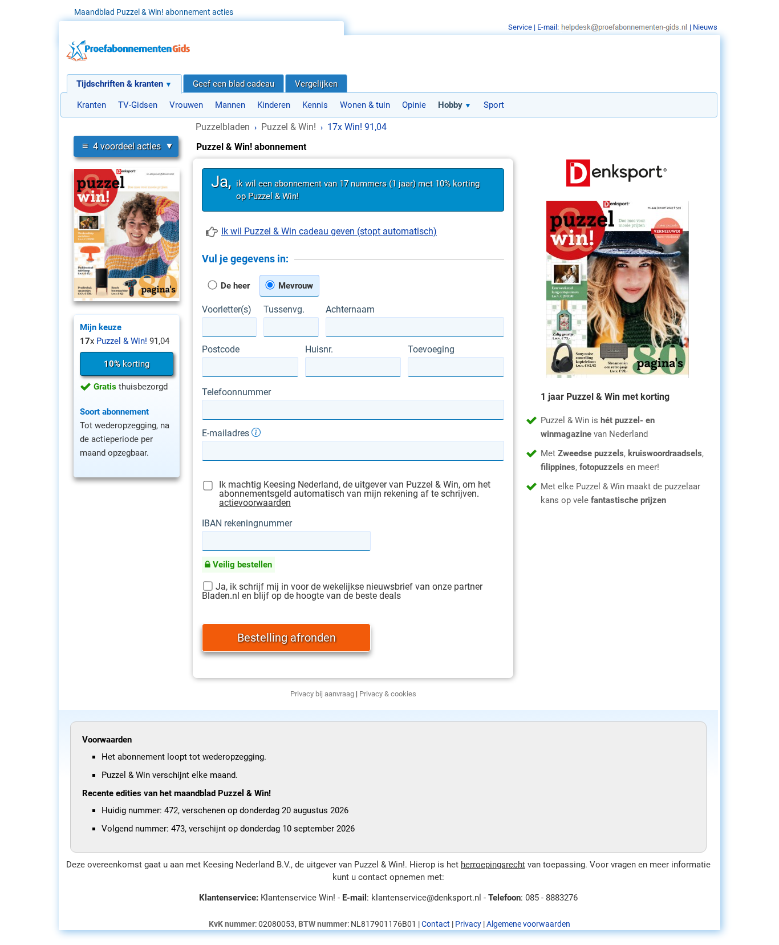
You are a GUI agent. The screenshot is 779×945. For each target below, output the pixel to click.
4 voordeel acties (121, 146)
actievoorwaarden (255, 502)
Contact (435, 923)
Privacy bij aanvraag (322, 694)
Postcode (221, 349)
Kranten (91, 105)
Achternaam (350, 309)
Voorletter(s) (226, 309)
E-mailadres (226, 433)
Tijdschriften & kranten (119, 84)
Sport (494, 105)
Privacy (468, 923)
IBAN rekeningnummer (247, 523)
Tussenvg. (284, 309)
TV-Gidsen (137, 105)
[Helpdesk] (624, 27)
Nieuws (705, 27)
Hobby (450, 105)
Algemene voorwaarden (528, 923)
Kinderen (273, 105)
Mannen (230, 105)
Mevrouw (294, 286)
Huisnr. (319, 349)
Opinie (414, 105)
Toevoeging (431, 349)
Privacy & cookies (387, 694)
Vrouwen (186, 105)
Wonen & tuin (365, 105)
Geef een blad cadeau (233, 84)
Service (520, 27)
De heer (234, 286)
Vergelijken (316, 84)
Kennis (315, 105)
